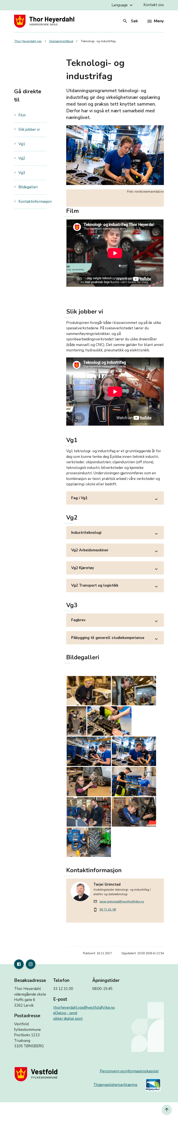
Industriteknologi (115, 533)
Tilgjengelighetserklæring (115, 1084)
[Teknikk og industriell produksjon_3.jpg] (88, 751)
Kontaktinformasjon (35, 201)
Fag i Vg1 (115, 499)
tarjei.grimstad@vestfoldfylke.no (121, 901)
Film (22, 115)
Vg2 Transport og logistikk (115, 586)
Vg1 (22, 144)
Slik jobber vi (29, 129)
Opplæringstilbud (61, 41)
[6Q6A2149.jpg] (76, 721)
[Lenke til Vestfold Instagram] (30, 964)
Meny (159, 21)
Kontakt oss (153, 4)
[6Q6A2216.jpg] (134, 812)
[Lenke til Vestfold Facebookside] (19, 964)
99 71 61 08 (107, 909)
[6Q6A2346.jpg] (88, 781)
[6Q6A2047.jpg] (134, 691)
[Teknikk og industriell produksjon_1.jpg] (134, 781)
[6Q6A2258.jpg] (88, 812)
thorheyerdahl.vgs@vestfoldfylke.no (84, 1007)
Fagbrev (115, 621)
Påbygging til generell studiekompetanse (115, 638)
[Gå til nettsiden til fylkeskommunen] (37, 1074)
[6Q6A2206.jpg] (88, 842)
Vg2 (21, 158)
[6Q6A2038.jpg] (88, 691)
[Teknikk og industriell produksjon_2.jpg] (134, 751)
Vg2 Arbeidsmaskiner (115, 551)
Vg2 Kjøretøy (115, 568)
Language (123, 5)
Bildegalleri (28, 187)
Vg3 (21, 172)
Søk (130, 21)
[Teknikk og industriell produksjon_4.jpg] (109, 721)
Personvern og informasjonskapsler (129, 1071)
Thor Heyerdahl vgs (28, 41)
